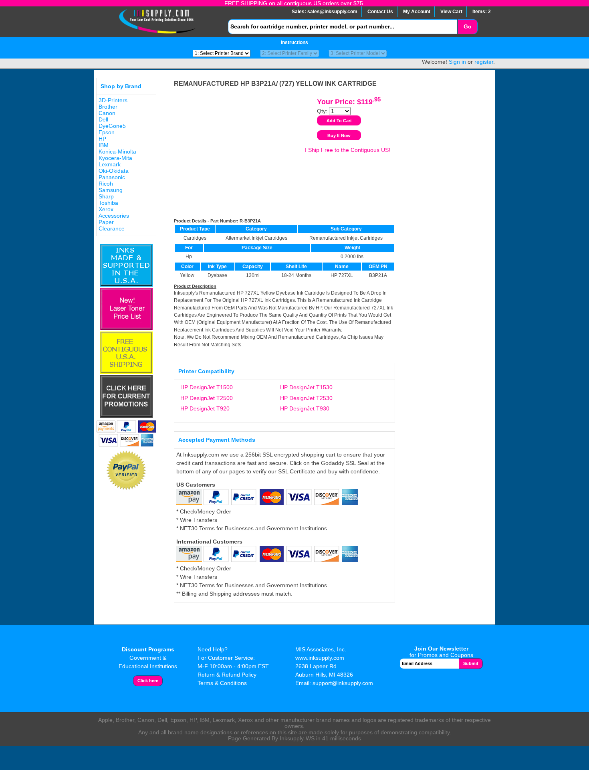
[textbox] (342, 26)
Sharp (106, 196)
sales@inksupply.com (332, 11)
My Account (416, 11)
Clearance (112, 228)
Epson (107, 132)
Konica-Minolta (117, 151)
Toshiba (108, 203)
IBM (104, 145)
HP (102, 138)
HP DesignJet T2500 (206, 398)
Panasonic (112, 177)
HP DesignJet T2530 (306, 398)
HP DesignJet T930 (304, 408)
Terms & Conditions (222, 683)
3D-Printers (113, 100)
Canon (107, 113)
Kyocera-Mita (115, 158)
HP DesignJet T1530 (306, 387)
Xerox (106, 209)
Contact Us (380, 11)
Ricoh (106, 183)
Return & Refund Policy (227, 674)
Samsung (111, 190)
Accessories (114, 215)
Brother (108, 106)
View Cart (451, 11)
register (483, 62)
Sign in (457, 62)
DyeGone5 (112, 126)
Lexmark (110, 164)
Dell (103, 119)
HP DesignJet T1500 (206, 387)
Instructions (294, 42)
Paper (106, 222)
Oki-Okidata (114, 171)
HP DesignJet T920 (205, 408)
